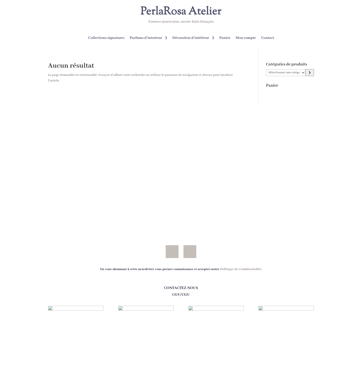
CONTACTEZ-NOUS (181, 288)
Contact (267, 38)
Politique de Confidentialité (240, 269)
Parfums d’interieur (146, 38)
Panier (224, 38)
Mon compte (246, 38)
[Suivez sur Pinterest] (172, 251)
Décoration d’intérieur (190, 38)
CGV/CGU (181, 294)
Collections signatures (106, 38)
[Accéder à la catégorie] (309, 72)
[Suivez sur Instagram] (189, 251)
